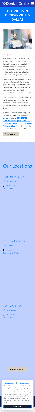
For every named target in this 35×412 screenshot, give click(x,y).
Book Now (11, 134)
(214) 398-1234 (10, 181)
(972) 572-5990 (10, 245)
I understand (17, 406)
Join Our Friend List (17, 369)
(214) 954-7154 (10, 310)
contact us (6, 118)
